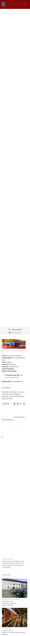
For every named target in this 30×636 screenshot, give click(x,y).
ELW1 (21, 375)
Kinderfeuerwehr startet (7, 559)
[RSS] (20, 403)
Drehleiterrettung (20, 417)
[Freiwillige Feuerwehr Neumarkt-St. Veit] (3, 8)
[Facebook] (14, 403)
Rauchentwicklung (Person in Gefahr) (11, 599)
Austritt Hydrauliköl (6, 628)
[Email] (24, 403)
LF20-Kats (8, 377)
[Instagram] (17, 403)
